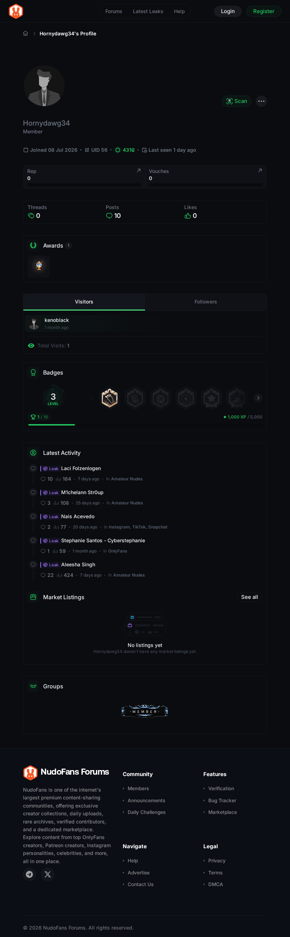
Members (138, 788)
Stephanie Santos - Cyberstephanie (97, 540)
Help (179, 11)
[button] (91, 398)
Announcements (146, 800)
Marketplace (222, 812)
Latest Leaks (148, 11)
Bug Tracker (222, 800)
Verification (221, 788)
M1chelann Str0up (76, 492)
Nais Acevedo (71, 516)
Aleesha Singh (72, 564)
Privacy (217, 860)
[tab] (84, 302)
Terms (215, 872)
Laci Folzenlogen (75, 468)
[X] (47, 874)
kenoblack (57, 320)
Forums (113, 11)
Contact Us (140, 884)
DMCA (215, 884)
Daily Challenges (147, 812)
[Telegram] (29, 874)
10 (117, 215)
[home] (15, 11)
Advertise (139, 872)
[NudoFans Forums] (25, 33)
